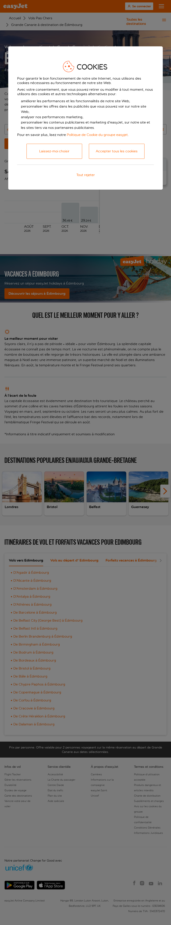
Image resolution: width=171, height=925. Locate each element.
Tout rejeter (85, 175)
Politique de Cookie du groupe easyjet (97, 135)
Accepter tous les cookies (117, 151)
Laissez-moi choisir (54, 151)
